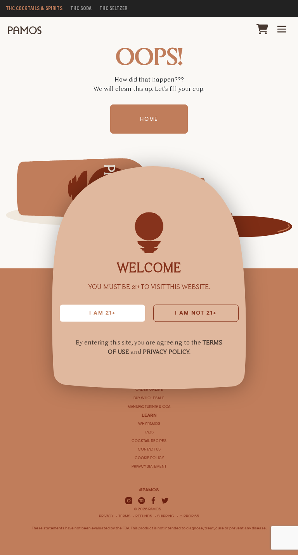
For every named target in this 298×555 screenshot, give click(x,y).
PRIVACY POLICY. (167, 351)
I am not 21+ (196, 313)
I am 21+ (102, 313)
